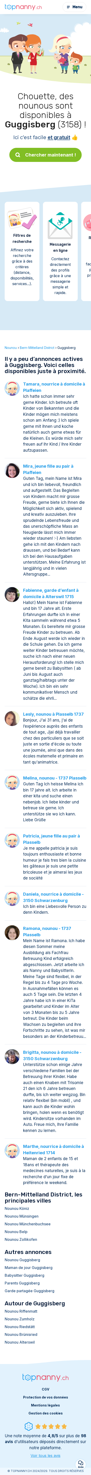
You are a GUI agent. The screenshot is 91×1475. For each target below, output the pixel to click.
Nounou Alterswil (20, 1342)
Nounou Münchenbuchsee (28, 1224)
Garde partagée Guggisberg (29, 1290)
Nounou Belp (16, 1231)
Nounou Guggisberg (22, 1259)
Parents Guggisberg (22, 1283)
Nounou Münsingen (21, 1216)
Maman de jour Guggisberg (28, 1267)
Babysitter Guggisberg (24, 1275)
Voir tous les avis (45, 1455)
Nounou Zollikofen (21, 1239)
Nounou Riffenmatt (21, 1311)
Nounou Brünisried (21, 1334)
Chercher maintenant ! (50, 155)
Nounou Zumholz (20, 1319)
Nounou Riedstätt (20, 1326)
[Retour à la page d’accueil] (23, 7)
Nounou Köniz (17, 1208)
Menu (77, 7)
